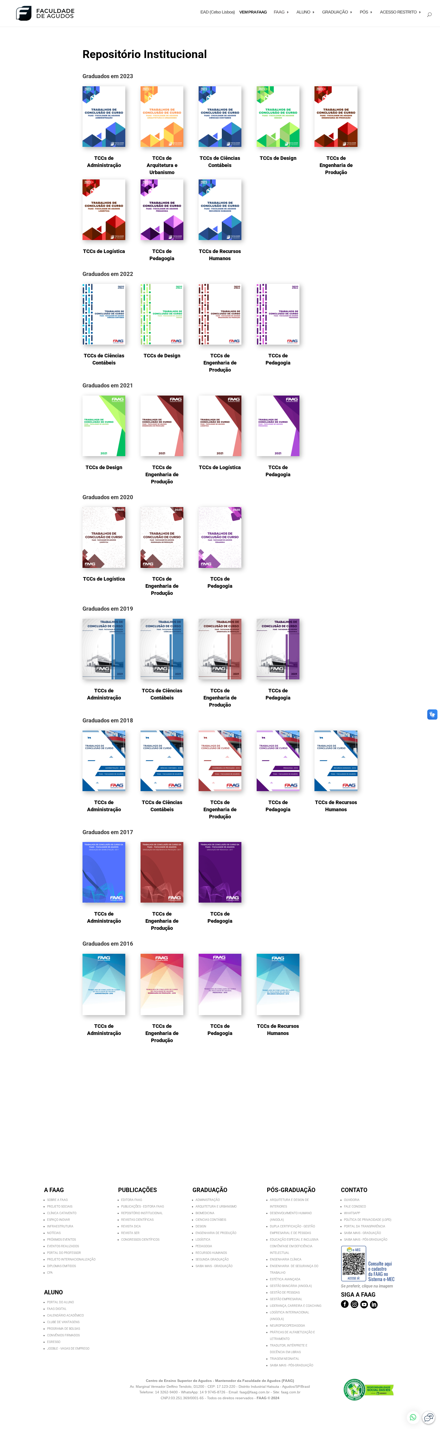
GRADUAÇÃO (335, 12)
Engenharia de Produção (216, 1233)
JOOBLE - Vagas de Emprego (68, 1348)
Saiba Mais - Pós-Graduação (291, 1365)
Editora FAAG (131, 1200)
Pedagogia (204, 1246)
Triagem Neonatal (284, 1359)
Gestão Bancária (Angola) (291, 1286)
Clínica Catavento (61, 1213)
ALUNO (303, 12)
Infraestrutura (60, 1226)
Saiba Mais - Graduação (214, 1266)
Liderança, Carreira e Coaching (295, 1306)
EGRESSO (53, 1342)
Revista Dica (131, 1226)
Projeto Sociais (59, 1206)
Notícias (54, 1233)
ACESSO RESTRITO (398, 12)
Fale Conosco (355, 1206)
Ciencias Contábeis (211, 1220)
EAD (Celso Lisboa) (217, 12)
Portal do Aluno (60, 1302)
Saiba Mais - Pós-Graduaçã (364, 1239)
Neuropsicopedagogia (287, 1325)
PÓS (364, 12)
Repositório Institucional (142, 1213)
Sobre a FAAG (57, 1200)
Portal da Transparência (364, 1226)
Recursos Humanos (211, 1253)
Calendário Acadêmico (65, 1315)
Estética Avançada (285, 1279)
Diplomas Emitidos (61, 1266)
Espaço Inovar (58, 1220)
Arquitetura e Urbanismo (216, 1206)
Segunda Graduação (212, 1259)
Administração (208, 1200)
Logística (203, 1239)
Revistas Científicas (137, 1220)
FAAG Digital (56, 1309)
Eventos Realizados (63, 1246)
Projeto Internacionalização (71, 1259)
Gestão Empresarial (286, 1299)
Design (201, 1226)
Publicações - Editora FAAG (142, 1206)
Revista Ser (130, 1233)
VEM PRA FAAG (253, 12)
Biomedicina (205, 1213)
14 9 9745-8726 (213, 1392)
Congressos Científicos (140, 1239)
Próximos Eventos (61, 1239)
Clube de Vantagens (63, 1322)
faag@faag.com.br (255, 1392)
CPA (50, 1272)
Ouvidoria (352, 1200)
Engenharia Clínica (285, 1259)
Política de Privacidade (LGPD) (367, 1220)
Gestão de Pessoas (285, 1292)
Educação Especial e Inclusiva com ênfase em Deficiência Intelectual (294, 1246)
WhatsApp (352, 1213)
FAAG (279, 12)
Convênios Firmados (63, 1335)
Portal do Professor (64, 1253)
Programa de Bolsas (63, 1328)
